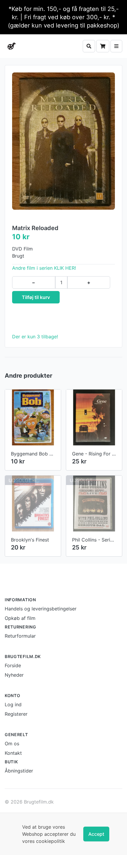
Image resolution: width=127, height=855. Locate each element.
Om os (12, 743)
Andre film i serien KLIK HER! (44, 268)
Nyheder (14, 675)
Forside (13, 665)
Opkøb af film (20, 618)
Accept (96, 834)
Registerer (16, 714)
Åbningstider (19, 771)
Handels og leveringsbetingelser (40, 609)
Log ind (13, 704)
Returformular (20, 636)
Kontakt (13, 753)
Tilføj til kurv (36, 297)
